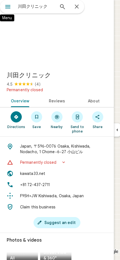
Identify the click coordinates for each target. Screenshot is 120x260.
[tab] (19, 100)
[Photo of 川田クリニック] (57, 33)
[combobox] (36, 6)
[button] (57, 162)
